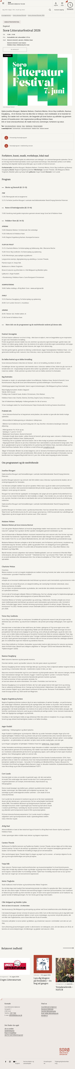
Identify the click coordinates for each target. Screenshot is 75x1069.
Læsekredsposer (10, 1031)
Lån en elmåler (9, 1029)
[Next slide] (68, 948)
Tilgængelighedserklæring (62, 1062)
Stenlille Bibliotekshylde (48, 1011)
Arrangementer (6, 15)
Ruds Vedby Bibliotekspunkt (49, 1013)
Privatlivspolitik (48, 1062)
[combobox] (26, 10)
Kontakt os (44, 1016)
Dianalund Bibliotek (47, 1009)
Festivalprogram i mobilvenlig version (21, 146)
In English (17, 1062)
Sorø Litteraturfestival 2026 (36, 15)
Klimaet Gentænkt (37, 126)
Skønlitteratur (29, 126)
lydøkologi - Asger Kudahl (50, 744)
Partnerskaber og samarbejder (28, 1062)
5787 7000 (13, 1013)
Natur (23, 126)
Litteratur (19, 126)
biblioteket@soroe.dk (15, 1015)
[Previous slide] (68, 951)
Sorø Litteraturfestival (19, 15)
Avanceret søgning (59, 10)
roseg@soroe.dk (49, 447)
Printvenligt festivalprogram (18, 138)
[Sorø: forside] (64, 1051)
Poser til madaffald (10, 1033)
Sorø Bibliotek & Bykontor (49, 1007)
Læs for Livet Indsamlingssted (14, 1035)
